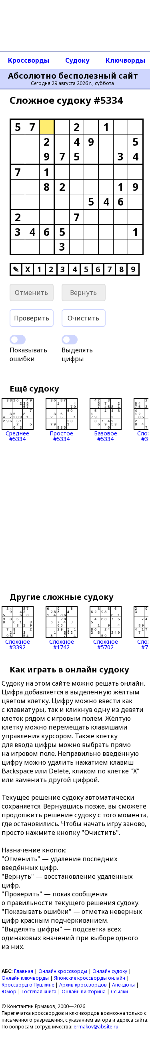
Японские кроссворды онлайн (89, 978)
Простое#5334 (61, 435)
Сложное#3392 (17, 644)
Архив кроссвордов (83, 984)
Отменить (31, 292)
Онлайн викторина (84, 991)
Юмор (9, 991)
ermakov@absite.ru (96, 1026)
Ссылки (119, 991)
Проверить (31, 318)
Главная (23, 971)
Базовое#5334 (105, 435)
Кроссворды (28, 60)
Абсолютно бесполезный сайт (73, 76)
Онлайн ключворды (25, 978)
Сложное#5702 (105, 644)
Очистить (83, 318)
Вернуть (83, 292)
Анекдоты (123, 984)
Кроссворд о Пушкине (28, 984)
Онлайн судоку (109, 971)
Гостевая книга (39, 991)
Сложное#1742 (61, 644)
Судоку (77, 60)
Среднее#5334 (17, 435)
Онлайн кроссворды (62, 971)
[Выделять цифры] (70, 339)
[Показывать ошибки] (18, 339)
